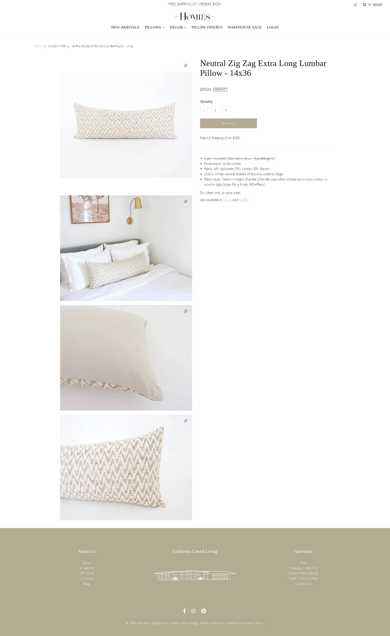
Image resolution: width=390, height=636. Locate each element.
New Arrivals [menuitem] (125, 27)
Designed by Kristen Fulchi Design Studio (180, 623)
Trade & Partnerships (303, 578)
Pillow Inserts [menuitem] (207, 27)
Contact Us (303, 584)
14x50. (243, 200)
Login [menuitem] (273, 27)
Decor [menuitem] (176, 27)
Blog (86, 584)
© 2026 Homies (137, 623)
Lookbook (86, 578)
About (86, 563)
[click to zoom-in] (185, 65)
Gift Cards (86, 573)
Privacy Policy (254, 623)
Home (38, 46)
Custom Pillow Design (303, 573)
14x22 (227, 200)
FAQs (303, 563)
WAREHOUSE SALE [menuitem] (245, 27)
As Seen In (86, 568)
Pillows (153, 27)
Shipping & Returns (303, 568)
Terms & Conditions (226, 623)
